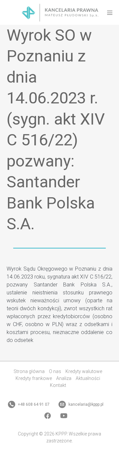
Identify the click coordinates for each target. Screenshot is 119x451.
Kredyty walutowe (83, 371)
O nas (55, 371)
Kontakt (58, 385)
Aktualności (88, 378)
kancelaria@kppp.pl (85, 404)
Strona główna (29, 371)
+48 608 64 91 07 (33, 404)
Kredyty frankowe (34, 378)
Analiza (63, 378)
